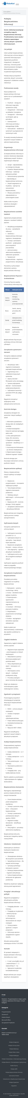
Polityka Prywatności (14, 1082)
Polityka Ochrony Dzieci (14, 1045)
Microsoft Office (6, 1020)
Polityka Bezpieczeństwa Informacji (14, 1072)
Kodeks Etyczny (14, 1065)
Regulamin (14, 1085)
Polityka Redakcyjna (14, 1055)
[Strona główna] (9, 3)
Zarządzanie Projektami (8, 1022)
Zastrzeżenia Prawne (14, 1075)
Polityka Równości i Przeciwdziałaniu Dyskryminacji (14, 1062)
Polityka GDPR (14, 1069)
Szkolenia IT (5, 1014)
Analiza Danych (6, 1017)
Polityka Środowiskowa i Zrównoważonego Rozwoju (14, 1059)
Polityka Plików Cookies (14, 1052)
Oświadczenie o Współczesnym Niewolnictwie (14, 1079)
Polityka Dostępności (14, 1042)
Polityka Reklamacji (14, 1049)
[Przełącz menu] (17, 4)
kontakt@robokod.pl (11, 1033)
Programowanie (6, 1012)
